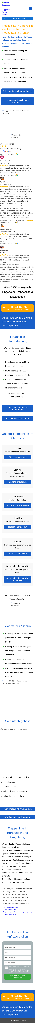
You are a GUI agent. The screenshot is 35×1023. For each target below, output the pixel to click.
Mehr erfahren (5, 282)
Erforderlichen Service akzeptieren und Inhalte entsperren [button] (17, 913)
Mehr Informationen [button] (10, 907)
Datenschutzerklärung (23, 966)
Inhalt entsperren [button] (9, 910)
